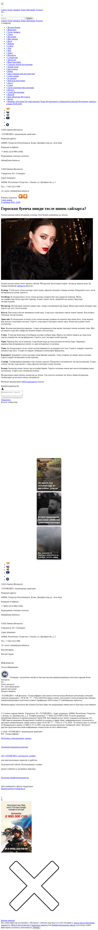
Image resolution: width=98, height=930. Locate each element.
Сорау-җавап (6, 200)
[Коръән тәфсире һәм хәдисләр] (8, 110)
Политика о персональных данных (16, 738)
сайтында (21, 286)
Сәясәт (4, 10)
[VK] (7, 113)
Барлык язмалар (8, 920)
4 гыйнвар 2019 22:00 (10, 202)
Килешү (36, 928)
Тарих (24, 10)
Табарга (29, 18)
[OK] (7, 122)
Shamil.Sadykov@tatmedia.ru (13, 789)
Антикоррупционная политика (14, 747)
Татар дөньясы (14, 10)
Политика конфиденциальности (15, 778)
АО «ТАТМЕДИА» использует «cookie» (18, 756)
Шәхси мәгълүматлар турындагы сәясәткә (29, 925)
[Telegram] (7, 115)
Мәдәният (31, 10)
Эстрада (39, 10)
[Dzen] (7, 125)
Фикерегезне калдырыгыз (12, 397)
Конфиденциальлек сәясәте (64, 925)
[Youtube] (7, 118)
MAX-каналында (29, 382)
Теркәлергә (6, 400)
